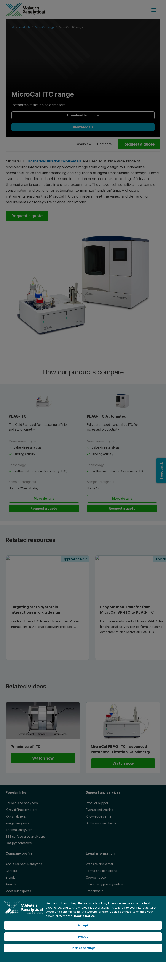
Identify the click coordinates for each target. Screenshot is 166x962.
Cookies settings (83, 948)
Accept (83, 925)
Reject (83, 936)
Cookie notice (84, 916)
